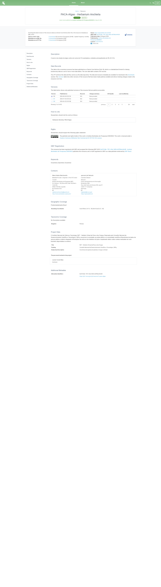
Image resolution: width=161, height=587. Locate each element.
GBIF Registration (31, 68)
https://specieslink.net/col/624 (103, 32)
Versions (29, 59)
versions (60, 77)
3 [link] (115, 104)
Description (30, 53)
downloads (131, 75)
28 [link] (129, 104)
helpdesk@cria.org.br (86, 192)
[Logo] (3, 3)
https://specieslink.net (87, 194)
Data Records (30, 56)
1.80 (54, 101)
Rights (28, 65)
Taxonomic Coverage (32, 80)
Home (74, 2)
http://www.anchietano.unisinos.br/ (61, 194)
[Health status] (150, 3)
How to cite (30, 62)
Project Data (30, 83)
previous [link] (103, 104)
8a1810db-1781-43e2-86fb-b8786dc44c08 (108, 34)
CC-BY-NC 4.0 (99, 41)
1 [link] (108, 104)
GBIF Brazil (128, 151)
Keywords (29, 71)
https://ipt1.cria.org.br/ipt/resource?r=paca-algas (93, 276)
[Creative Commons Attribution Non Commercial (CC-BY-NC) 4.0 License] (54, 136)
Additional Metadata (32, 86)
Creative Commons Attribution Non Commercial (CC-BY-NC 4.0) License (81, 138)
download (52, 36)
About (83, 2)
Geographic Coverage (32, 77)
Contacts (29, 74)
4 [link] (118, 104)
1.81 (54, 99)
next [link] (133, 104)
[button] (153, 3)
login (157, 3)
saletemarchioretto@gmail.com (60, 192)
